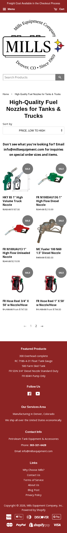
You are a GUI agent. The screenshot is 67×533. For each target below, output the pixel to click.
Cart (61, 9)
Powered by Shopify (33, 510)
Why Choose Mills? (33, 470)
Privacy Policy (33, 495)
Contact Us (33, 475)
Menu (11, 9)
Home (6, 94)
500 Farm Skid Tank (33, 366)
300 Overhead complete (33, 356)
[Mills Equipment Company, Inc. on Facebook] (29, 394)
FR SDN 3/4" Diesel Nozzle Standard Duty (33, 371)
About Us (33, 485)
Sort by (7, 124)
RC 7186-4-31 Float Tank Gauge (34, 361)
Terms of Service (33, 480)
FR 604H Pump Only (33, 376)
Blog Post (33, 490)
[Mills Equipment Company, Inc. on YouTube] (38, 394)
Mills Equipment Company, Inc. (45, 505)
